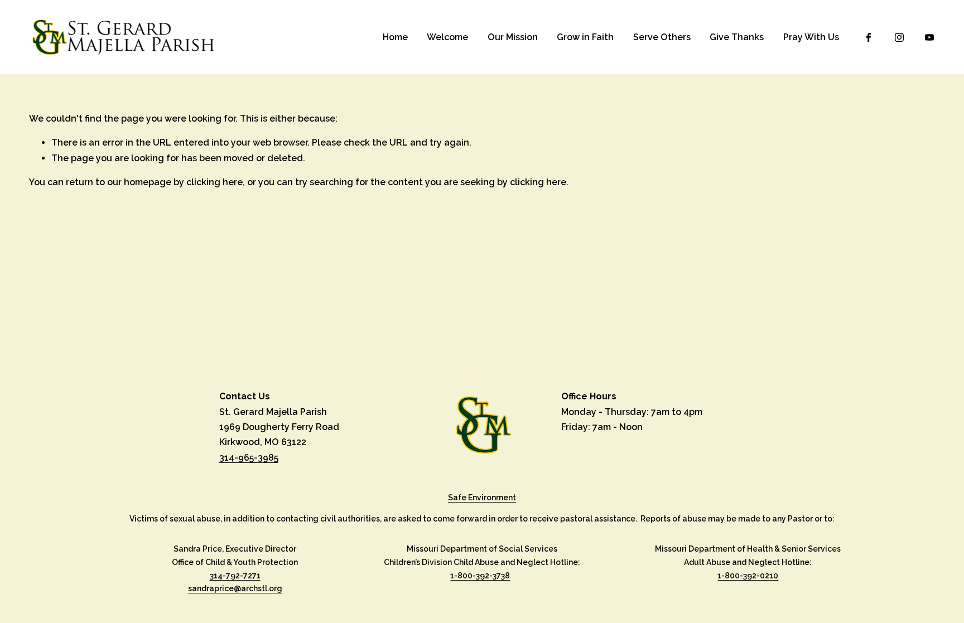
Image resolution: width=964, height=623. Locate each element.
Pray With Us (811, 37)
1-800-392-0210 (747, 575)
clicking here (214, 182)
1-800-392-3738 (480, 575)
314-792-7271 (235, 575)
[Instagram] (899, 37)
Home (395, 37)
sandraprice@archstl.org (235, 588)
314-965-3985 (248, 457)
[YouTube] (929, 37)
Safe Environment (482, 497)
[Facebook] (868, 37)
